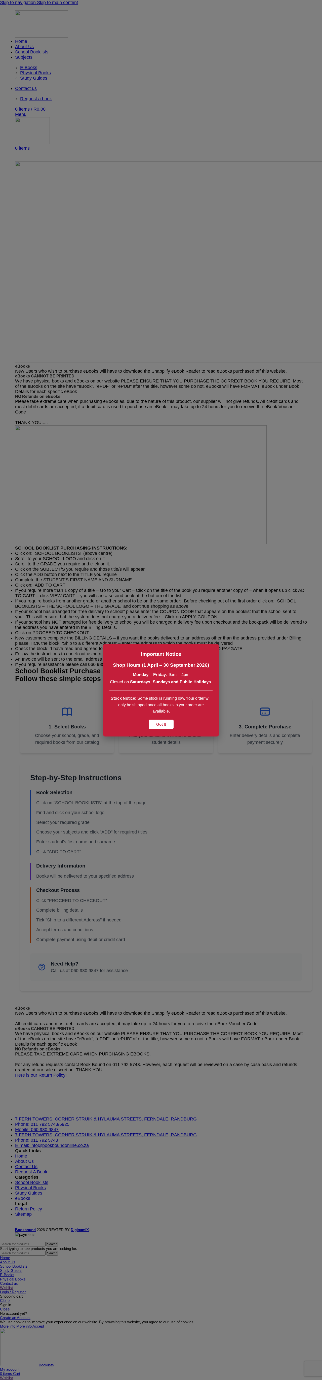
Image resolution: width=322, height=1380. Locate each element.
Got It (161, 724)
